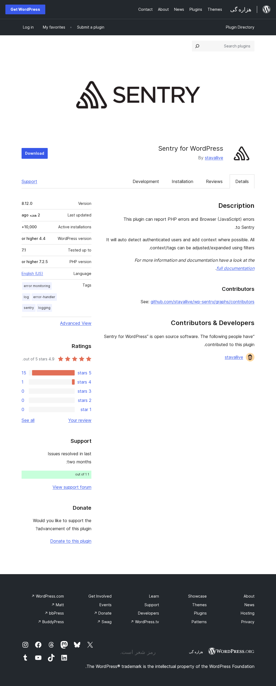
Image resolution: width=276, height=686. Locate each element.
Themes (199, 604)
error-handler (44, 297)
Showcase (197, 596)
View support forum (72, 487)
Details (242, 181)
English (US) (32, 273)
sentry (29, 308)
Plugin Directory (240, 27)
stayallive (214, 157)
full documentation (235, 268)
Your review (79, 420)
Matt (57, 604)
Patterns (199, 621)
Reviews (214, 181)
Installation (182, 181)
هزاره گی (196, 652)
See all (28, 420)
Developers (148, 613)
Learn (154, 596)
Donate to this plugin (70, 541)
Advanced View (75, 323)
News (249, 604)
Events (105, 604)
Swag (104, 621)
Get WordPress (25, 9)
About (249, 596)
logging (44, 308)
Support (29, 181)
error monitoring (37, 286)
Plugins (200, 613)
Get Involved (100, 596)
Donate (103, 613)
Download (34, 153)
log (26, 297)
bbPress (54, 613)
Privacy (247, 621)
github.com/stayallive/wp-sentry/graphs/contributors (202, 301)
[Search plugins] (197, 46)
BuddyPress (51, 621)
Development (146, 181)
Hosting (247, 613)
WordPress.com (47, 596)
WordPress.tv (144, 621)
